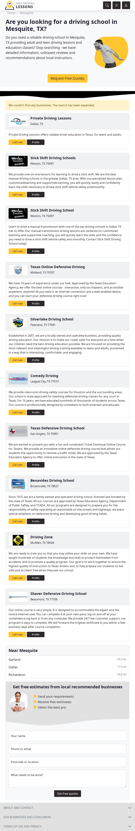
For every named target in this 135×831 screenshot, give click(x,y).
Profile (35, 142)
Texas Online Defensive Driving (57, 266)
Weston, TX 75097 (42, 163)
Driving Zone (41, 537)
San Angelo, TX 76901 (44, 434)
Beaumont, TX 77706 (43, 599)
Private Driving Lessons (50, 118)
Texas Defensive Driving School (57, 428)
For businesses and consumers (27, 817)
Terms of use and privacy (22, 826)
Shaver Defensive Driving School (58, 593)
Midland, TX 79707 (42, 272)
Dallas (67, 667)
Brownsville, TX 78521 (44, 486)
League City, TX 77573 (44, 381)
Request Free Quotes (68, 78)
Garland (67, 659)
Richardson (67, 674)
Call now (17, 142)
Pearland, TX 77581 (43, 325)
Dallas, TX (36, 124)
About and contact (18, 808)
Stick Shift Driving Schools (53, 157)
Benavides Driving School (52, 480)
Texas (11, 13)
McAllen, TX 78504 (42, 543)
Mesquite (27, 13)
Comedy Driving (44, 375)
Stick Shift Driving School (52, 210)
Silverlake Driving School (51, 319)
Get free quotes (67, 794)
